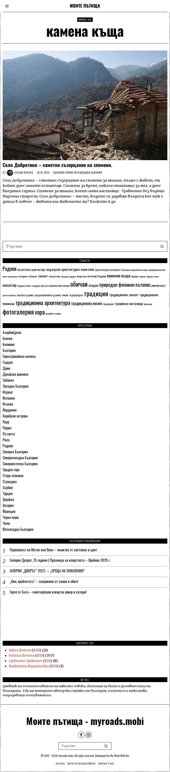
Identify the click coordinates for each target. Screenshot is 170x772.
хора (40, 311)
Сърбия (8, 487)
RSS (36, 650)
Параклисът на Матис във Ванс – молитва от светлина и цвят (53, 550)
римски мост (158, 285)
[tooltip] (81, 735)
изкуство (82, 276)
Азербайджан (12, 332)
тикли (65, 295)
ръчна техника (9, 295)
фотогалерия (18, 311)
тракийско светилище (129, 303)
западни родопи (68, 276)
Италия (8, 404)
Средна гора (11, 469)
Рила (6, 439)
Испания (9, 398)
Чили (6, 523)
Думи (6, 368)
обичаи (79, 283)
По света (9, 433)
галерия (22, 276)
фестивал (148, 304)
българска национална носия (135, 269)
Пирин (69, 172)
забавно (32, 276)
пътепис (143, 284)
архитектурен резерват (108, 269)
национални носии (59, 285)
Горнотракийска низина (19, 356)
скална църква (25, 295)
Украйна (8, 499)
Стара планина (13, 475)
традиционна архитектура (42, 302)
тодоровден (76, 295)
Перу (6, 422)
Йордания (10, 410)
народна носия (24, 285)
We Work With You (119, 755)
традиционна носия (86, 303)
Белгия (7, 338)
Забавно (8, 380)
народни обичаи (40, 285)
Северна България (15, 451)
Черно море (11, 517)
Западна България (16, 386)
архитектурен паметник (77, 269)
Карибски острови (15, 416)
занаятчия (54, 276)
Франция (9, 511)
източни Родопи (96, 276)
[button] (162, 246)
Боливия (9, 344)
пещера (94, 285)
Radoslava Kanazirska (28, 666)
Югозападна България (88, 172)
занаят (43, 276)
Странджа (10, 481)
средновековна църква (48, 295)
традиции (96, 293)
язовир (58, 313)
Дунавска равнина (15, 374)
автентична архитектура (31, 269)
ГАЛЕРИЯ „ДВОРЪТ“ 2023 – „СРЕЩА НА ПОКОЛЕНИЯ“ (47, 571)
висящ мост (12, 276)
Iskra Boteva (20, 650)
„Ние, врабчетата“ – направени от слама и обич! (44, 581)
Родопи (9, 268)
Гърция (8, 362)
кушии (142, 276)
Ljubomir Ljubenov (25, 660)
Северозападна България (20, 457)
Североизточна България (20, 463)
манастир (10, 285)
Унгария (8, 505)
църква (50, 313)
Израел (8, 392)
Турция (8, 493)
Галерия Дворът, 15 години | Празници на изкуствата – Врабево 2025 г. (60, 560)
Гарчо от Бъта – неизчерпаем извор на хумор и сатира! (48, 592)
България (59, 172)
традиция (108, 304)
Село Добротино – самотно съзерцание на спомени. (57, 165)
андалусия (53, 269)
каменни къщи (118, 275)
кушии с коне (153, 276)
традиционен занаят (124, 294)
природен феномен (117, 284)
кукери (135, 276)
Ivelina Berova (23, 172)
